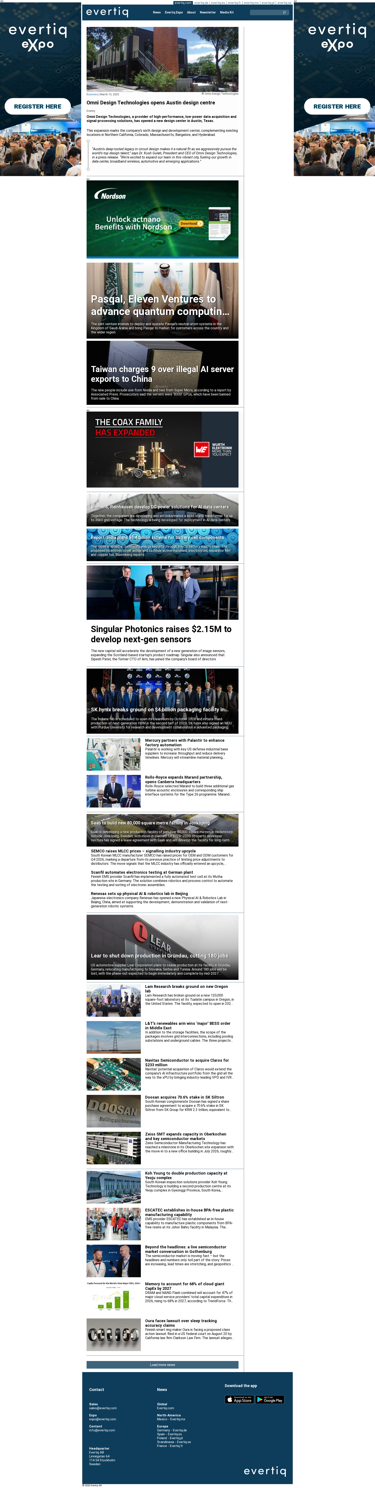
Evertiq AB (107, 12)
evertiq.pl (268, 3)
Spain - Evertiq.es (169, 1434)
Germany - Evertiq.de (172, 1430)
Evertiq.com (165, 1408)
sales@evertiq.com (103, 1408)
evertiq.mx (251, 3)
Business (92, 94)
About (191, 12)
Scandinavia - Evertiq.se (174, 1442)
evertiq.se (284, 3)
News (157, 12)
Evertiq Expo (174, 12)
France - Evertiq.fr (170, 1446)
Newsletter (208, 12)
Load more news (162, 1365)
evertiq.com (183, 3)
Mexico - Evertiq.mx (171, 1419)
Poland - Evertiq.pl (170, 1438)
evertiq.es (218, 3)
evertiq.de (201, 3)
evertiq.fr (234, 3)
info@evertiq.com (102, 1430)
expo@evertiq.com (102, 1419)
